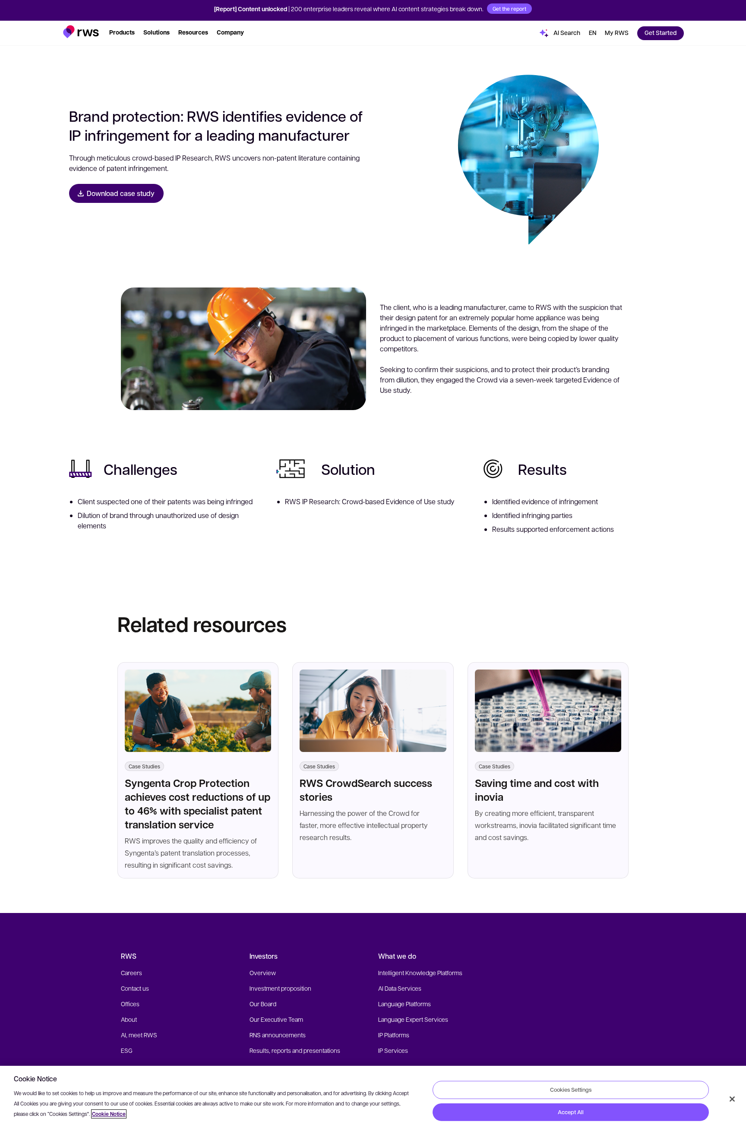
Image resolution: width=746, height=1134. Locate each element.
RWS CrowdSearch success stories (366, 790)
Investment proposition (280, 988)
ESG (127, 1050)
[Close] (732, 1099)
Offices (130, 1004)
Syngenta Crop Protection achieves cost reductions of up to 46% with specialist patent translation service (197, 803)
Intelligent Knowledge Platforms (420, 972)
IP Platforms (393, 1035)
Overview (263, 972)
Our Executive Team (276, 1019)
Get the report (509, 8)
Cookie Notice (109, 1114)
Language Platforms (404, 1004)
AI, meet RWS (139, 1035)
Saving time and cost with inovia (537, 790)
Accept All (571, 1112)
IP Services (393, 1050)
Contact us (135, 988)
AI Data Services (399, 988)
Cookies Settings (570, 1089)
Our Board (263, 1004)
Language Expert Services (413, 1019)
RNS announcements (278, 1035)
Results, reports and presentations (295, 1050)
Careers (131, 972)
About (129, 1019)
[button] (81, 31)
